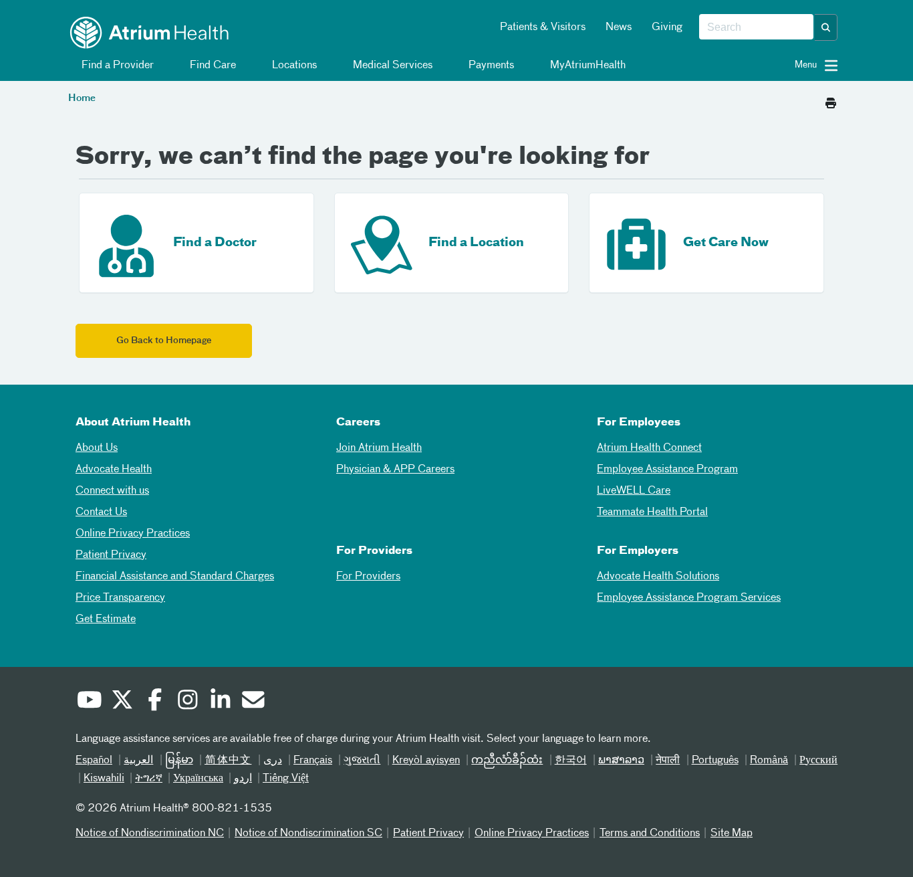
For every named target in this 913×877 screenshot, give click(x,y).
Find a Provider (116, 65)
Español (94, 760)
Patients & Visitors (542, 27)
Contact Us (101, 512)
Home (82, 98)
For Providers (368, 576)
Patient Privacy (111, 555)
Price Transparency (120, 598)
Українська (198, 778)
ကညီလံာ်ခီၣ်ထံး (507, 760)
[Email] (252, 701)
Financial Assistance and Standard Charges (175, 576)
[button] (826, 27)
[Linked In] (220, 701)
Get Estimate (106, 619)
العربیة (138, 760)
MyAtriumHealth (586, 65)
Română (769, 760)
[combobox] (756, 27)
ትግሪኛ (148, 778)
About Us (97, 448)
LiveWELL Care (633, 491)
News (619, 27)
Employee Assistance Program (667, 469)
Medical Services (391, 65)
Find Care (211, 65)
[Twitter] (121, 701)
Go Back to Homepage (163, 340)
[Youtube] (89, 701)
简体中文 (228, 760)
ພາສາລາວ (621, 760)
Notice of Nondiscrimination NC (150, 833)
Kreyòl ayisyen (426, 760)
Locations (293, 65)
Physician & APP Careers (395, 469)
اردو (243, 778)
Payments (490, 65)
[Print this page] (830, 99)
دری (272, 760)
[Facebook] (154, 701)
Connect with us (112, 491)
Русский (818, 760)
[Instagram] (187, 701)
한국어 (571, 760)
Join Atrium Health (379, 448)
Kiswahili (104, 778)
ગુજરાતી (362, 760)
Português (715, 760)
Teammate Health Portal (652, 512)
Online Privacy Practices (133, 533)
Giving (667, 27)
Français (312, 760)
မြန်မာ (179, 760)
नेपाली (668, 760)
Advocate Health (114, 469)
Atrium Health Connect (649, 448)
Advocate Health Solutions (658, 576)
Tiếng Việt (286, 778)
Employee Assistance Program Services (689, 598)
